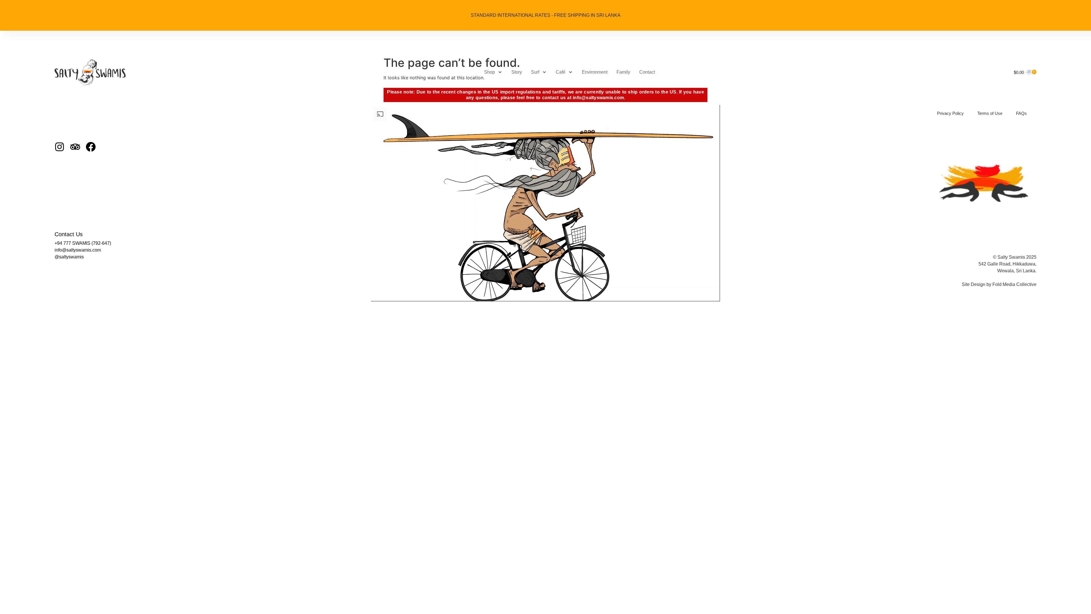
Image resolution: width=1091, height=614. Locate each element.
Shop (489, 72)
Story (516, 72)
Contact (647, 72)
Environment (594, 72)
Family (623, 72)
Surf (535, 72)
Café (560, 72)
